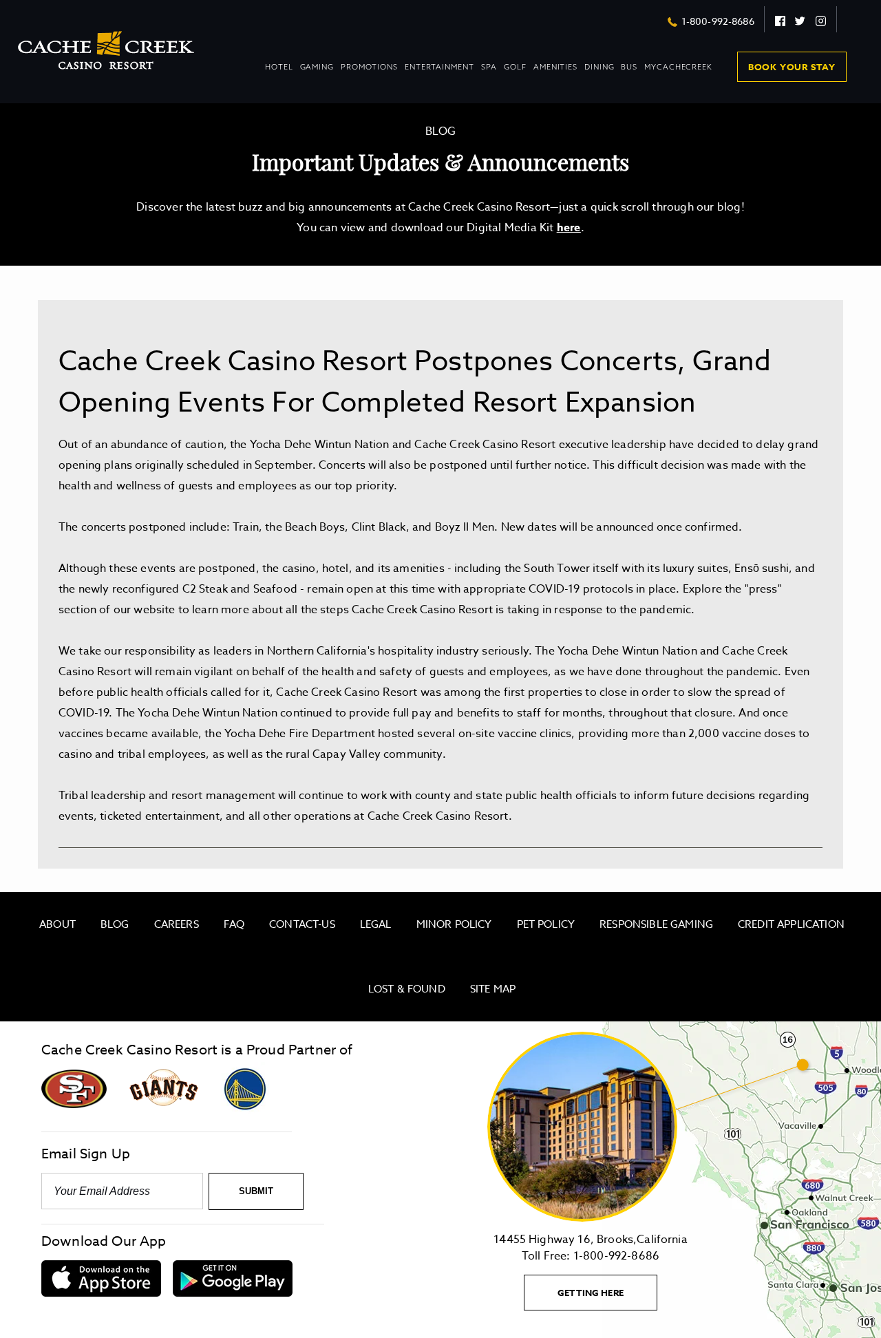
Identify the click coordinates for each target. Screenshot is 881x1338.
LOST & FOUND (406, 989)
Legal (376, 924)
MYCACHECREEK (678, 67)
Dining (599, 73)
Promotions (369, 73)
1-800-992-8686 (717, 21)
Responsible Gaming (656, 924)
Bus (629, 67)
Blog (114, 924)
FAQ (234, 924)
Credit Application (791, 924)
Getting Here (607, 1298)
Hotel (279, 73)
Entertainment (439, 73)
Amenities (555, 73)
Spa (489, 67)
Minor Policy (454, 924)
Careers (176, 924)
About (57, 924)
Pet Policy (546, 924)
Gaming (317, 73)
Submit (256, 1191)
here (569, 228)
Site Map (493, 989)
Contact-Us (302, 924)
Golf (515, 67)
